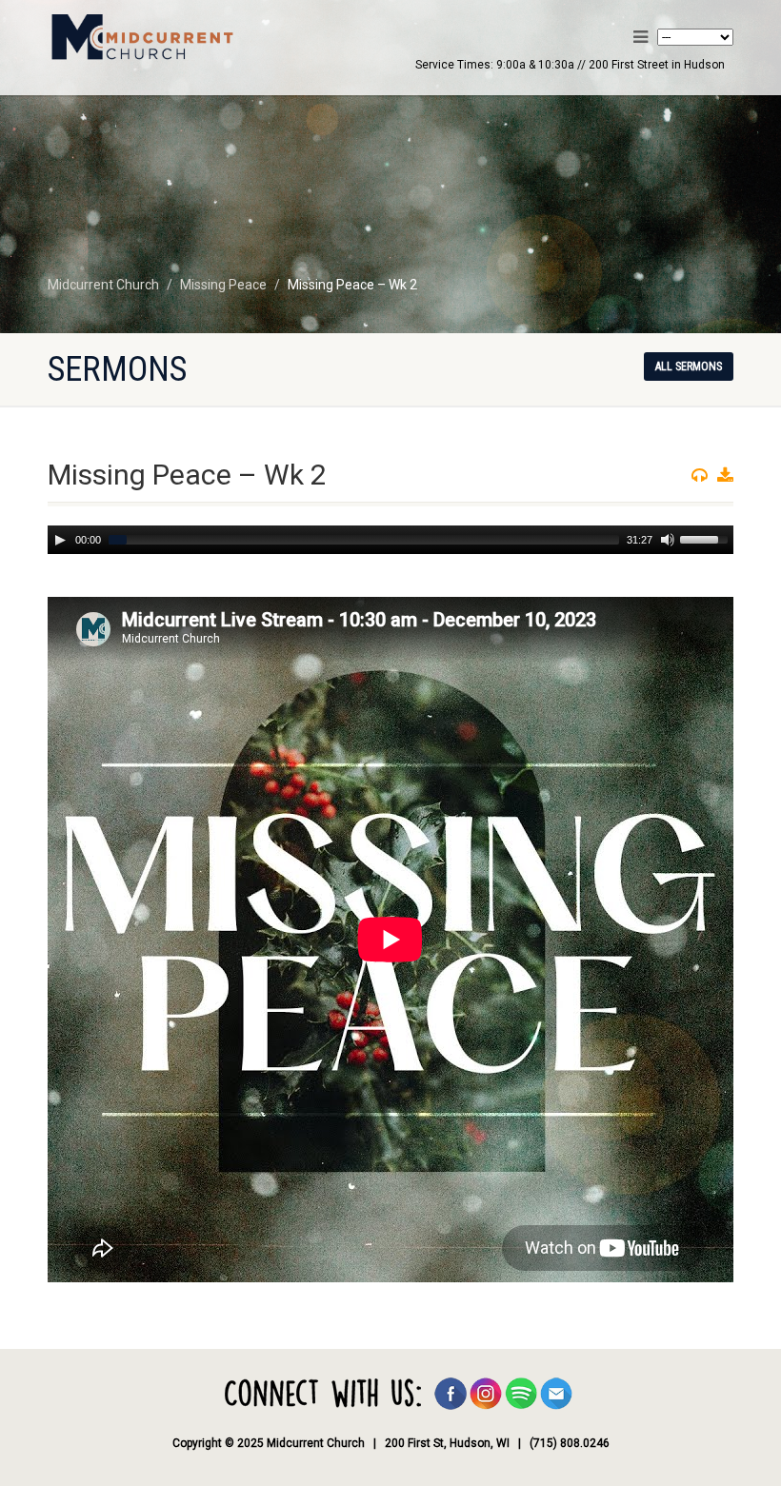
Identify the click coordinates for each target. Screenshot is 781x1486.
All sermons (688, 366)
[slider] (706, 537)
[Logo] (212, 39)
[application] (390, 539)
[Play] (60, 539)
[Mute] (667, 539)
